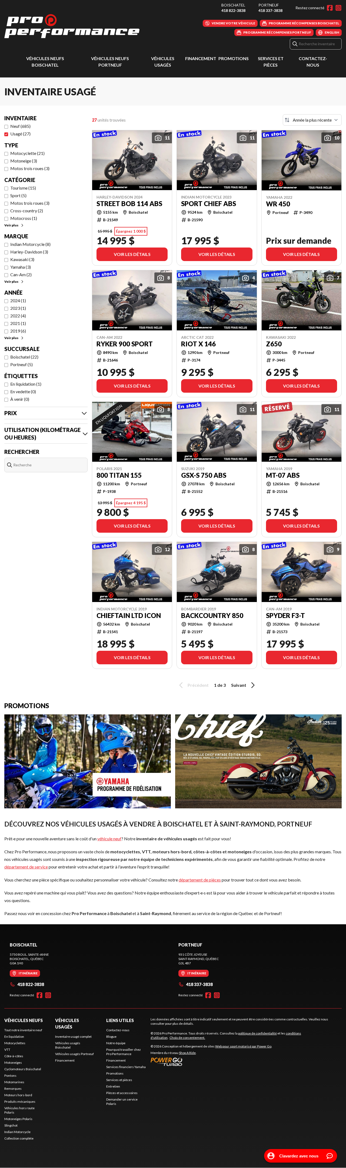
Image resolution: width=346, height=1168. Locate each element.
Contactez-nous (117, 1030)
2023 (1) (18, 308)
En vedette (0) (23, 391)
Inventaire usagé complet (73, 1036)
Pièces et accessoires (122, 1093)
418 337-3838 (270, 10)
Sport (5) (18, 195)
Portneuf (268, 5)
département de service (26, 866)
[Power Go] (211, 1061)
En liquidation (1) (25, 383)
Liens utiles (120, 1020)
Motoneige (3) (23, 160)
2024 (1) (18, 300)
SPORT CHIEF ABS (208, 203)
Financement (200, 58)
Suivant (238, 685)
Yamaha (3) (20, 266)
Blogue (111, 1036)
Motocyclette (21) (27, 153)
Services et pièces (119, 1080)
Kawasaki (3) (22, 259)
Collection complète (19, 1138)
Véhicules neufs (23, 1020)
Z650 (274, 344)
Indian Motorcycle (17, 1132)
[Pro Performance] (71, 26)
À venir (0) (19, 399)
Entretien (113, 1086)
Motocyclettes (14, 1043)
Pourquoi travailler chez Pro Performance (123, 1051)
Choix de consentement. (187, 1038)
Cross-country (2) (26, 210)
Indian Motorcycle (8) (30, 244)
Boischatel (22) (24, 356)
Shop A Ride (187, 1053)
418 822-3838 (233, 10)
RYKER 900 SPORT (125, 344)
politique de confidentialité (257, 1033)
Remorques (13, 1088)
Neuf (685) (20, 126)
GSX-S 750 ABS (203, 475)
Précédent (198, 685)
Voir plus (11, 225)
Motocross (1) (23, 218)
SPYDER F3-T (285, 615)
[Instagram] (338, 8)
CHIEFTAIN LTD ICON (129, 615)
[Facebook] (330, 8)
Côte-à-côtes (13, 1056)
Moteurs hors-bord (18, 1095)
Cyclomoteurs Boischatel (22, 1069)
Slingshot (11, 1125)
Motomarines (14, 1082)
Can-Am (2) (21, 274)
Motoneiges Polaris (18, 1119)
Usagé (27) (20, 133)
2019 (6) (18, 330)
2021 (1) (18, 323)
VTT (7, 1049)
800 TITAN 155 (119, 475)
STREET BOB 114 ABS (129, 203)
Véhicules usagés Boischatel (67, 1045)
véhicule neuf (109, 838)
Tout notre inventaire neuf (23, 1030)
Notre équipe (115, 1043)
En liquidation (14, 1036)
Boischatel (233, 5)
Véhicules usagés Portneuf (74, 1054)
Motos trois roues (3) (29, 168)
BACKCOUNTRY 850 (212, 615)
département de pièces (200, 879)
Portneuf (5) (21, 364)
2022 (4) (18, 315)
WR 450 (278, 204)
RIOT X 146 (198, 344)
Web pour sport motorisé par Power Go (243, 1046)
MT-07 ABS (283, 475)
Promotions (233, 58)
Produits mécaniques (19, 1101)
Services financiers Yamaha (126, 1067)
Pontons (10, 1075)
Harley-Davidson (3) (29, 251)
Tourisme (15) (23, 187)
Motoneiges (13, 1062)
